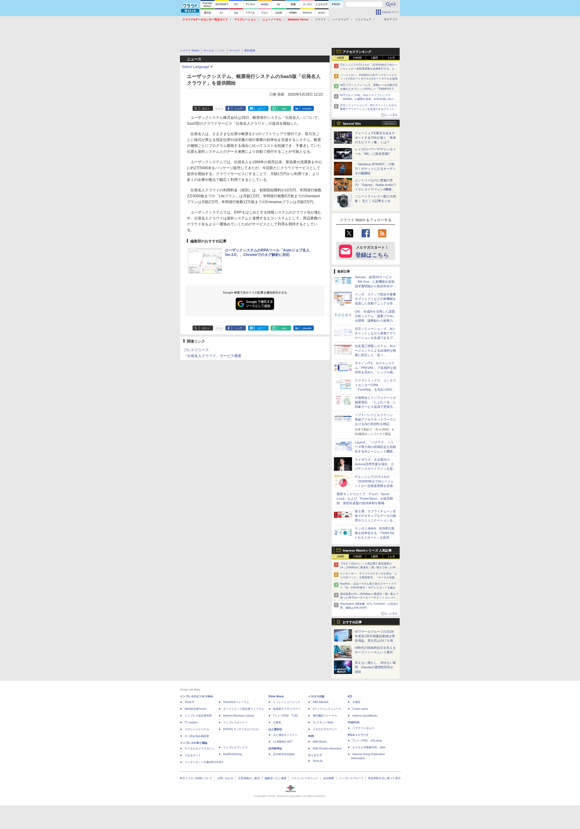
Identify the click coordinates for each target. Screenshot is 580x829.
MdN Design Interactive (327, 748)
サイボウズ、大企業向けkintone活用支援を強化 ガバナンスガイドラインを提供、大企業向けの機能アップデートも (375, 468)
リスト (219, 108)
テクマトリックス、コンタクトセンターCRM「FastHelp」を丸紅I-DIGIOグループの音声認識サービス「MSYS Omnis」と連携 (375, 389)
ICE (350, 696)
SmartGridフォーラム (236, 702)
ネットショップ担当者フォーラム (243, 708)
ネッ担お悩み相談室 (197, 736)
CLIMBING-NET (282, 741)
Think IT (189, 702)
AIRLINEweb (321, 702)
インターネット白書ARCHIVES (204, 762)
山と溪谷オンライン (285, 735)
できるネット (193, 755)
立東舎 (277, 722)
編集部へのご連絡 (275, 778)
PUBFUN (353, 722)
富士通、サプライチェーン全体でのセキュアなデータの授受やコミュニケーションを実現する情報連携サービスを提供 (375, 520)
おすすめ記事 (352, 622)
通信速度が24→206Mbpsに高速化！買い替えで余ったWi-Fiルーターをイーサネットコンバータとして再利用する (369, 597)
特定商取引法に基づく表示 (384, 778)
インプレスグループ (351, 778)
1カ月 (391, 57)
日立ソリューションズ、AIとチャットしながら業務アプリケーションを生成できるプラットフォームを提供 (368, 109)
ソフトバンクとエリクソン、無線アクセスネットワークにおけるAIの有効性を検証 (375, 419)
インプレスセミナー (235, 722)
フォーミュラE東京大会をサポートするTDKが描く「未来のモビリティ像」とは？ (375, 137)
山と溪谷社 (275, 729)
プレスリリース (196, 350)
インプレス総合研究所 (198, 715)
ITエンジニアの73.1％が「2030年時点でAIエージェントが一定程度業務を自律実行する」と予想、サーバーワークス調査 (368, 68)
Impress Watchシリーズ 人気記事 (367, 550)
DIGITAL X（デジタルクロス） (241, 729)
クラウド (320, 19)
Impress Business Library (238, 715)
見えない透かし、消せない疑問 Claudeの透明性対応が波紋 (375, 667)
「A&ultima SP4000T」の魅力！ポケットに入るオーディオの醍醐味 (375, 168)
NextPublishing (232, 754)
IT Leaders (191, 722)
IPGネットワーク (358, 735)
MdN (311, 736)
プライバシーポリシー (304, 778)
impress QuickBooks (364, 715)
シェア (238, 108)
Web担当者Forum (195, 708)
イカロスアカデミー (325, 729)
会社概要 (328, 778)
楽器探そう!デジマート (287, 708)
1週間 (374, 57)
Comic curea (360, 708)
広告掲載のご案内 (249, 778)
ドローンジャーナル (197, 729)
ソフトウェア (363, 19)
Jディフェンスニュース (327, 708)
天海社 (356, 702)
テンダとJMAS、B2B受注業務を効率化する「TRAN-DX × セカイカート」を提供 (374, 533)
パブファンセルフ (363, 728)
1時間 (340, 57)
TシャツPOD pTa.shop (367, 740)
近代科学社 (275, 748)
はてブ (261, 108)
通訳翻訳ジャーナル (325, 715)
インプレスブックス (235, 747)
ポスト (206, 108)
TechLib (317, 761)
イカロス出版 (316, 696)
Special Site (352, 123)
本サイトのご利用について (196, 778)
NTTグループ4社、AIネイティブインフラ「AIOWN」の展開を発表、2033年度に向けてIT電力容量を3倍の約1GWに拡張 (369, 99)
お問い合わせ (225, 778)
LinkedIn (306, 108)
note (284, 108)
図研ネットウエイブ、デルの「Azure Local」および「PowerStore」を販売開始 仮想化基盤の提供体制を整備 (365, 498)
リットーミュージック (286, 702)
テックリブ (315, 755)
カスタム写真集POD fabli (368, 747)
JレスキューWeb (323, 722)
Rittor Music (276, 696)
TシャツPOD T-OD (285, 715)
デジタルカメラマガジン (200, 748)
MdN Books (320, 741)
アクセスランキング (357, 51)
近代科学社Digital (284, 754)
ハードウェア (340, 19)
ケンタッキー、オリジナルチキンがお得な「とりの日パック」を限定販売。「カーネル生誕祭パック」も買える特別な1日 (368, 577)
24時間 (357, 57)
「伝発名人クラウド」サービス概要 (213, 356)
